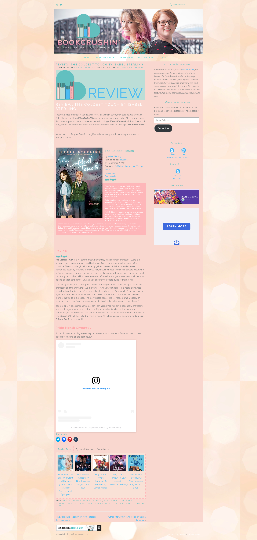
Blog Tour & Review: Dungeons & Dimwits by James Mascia (100, 481)
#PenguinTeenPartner (76, 501)
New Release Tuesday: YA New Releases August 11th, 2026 (136, 481)
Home (87, 57)
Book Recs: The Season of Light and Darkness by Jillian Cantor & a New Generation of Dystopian (65, 484)
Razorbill (123, 160)
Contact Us (166, 57)
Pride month (95, 503)
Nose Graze (195, 534)
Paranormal (129, 166)
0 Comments (136, 67)
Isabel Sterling (114, 156)
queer (108, 503)
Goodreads (110, 176)
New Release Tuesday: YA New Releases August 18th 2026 (83, 481)
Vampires (130, 503)
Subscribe (163, 128)
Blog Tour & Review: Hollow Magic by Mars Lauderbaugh (118, 479)
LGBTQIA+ (118, 166)
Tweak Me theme (176, 534)
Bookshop (110, 173)
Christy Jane (83, 67)
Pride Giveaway (77, 503)
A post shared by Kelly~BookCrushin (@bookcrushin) (96, 427)
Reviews (125, 57)
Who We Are (104, 57)
